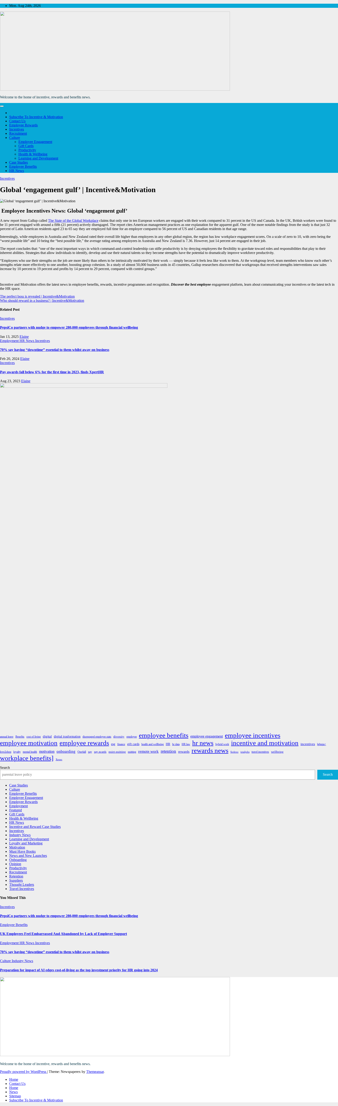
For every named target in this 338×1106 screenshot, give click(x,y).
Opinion (15, 864)
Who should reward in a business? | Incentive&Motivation (42, 300)
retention (168, 751)
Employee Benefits (23, 166)
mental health (30, 751)
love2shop (5, 751)
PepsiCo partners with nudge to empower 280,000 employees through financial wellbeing (69, 327)
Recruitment (18, 133)
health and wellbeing (152, 744)
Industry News (20, 835)
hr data (176, 744)
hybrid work (222, 744)
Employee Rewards (23, 125)
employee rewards (84, 743)
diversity (118, 736)
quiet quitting (117, 751)
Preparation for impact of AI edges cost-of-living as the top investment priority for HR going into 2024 (79, 970)
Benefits (19, 736)
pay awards (100, 751)
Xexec (59, 759)
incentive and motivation (264, 743)
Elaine (24, 337)
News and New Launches (28, 856)
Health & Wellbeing (32, 154)
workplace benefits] (27, 758)
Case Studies (18, 162)
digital (47, 736)
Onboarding (18, 860)
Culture (14, 138)
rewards (183, 751)
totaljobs (245, 752)
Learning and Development (38, 158)
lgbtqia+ (321, 744)
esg (113, 744)
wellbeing (277, 751)
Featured (15, 810)
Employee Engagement (35, 142)
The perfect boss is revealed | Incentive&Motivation (37, 296)
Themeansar (95, 1072)
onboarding (66, 751)
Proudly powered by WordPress (23, 1072)
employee (131, 736)
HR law (186, 744)
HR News (16, 171)
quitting (132, 751)
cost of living (33, 736)
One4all (81, 751)
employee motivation (28, 743)
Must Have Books (22, 851)
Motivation (17, 847)
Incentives (16, 129)
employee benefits (163, 735)
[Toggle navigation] (2, 106)
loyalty (17, 751)
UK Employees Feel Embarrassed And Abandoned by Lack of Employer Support (63, 934)
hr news (202, 743)
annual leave (6, 736)
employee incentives (252, 735)
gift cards (133, 744)
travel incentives (260, 751)
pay (90, 751)
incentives (308, 744)
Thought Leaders (21, 885)
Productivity (27, 150)
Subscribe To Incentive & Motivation (36, 117)
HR (168, 744)
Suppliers (16, 880)
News (13, 1092)
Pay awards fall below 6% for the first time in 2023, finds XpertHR (52, 372)
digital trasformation (67, 736)
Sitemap (15, 1096)
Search (5, 768)
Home (13, 1079)
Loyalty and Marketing (26, 843)
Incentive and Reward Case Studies (35, 827)
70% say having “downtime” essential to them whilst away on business (54, 350)
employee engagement (206, 736)
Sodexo (234, 752)
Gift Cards (26, 146)
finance (121, 744)
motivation (46, 751)
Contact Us (17, 121)
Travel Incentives (21, 889)
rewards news (210, 750)
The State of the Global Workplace (73, 220)
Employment (10, 341)
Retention (16, 876)
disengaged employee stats (97, 736)
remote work (148, 751)
